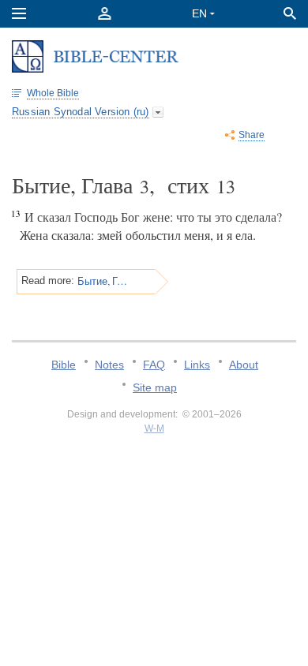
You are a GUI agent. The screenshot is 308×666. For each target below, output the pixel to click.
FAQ (154, 364)
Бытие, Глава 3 (103, 281)
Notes (109, 364)
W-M (154, 428)
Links (197, 364)
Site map (155, 387)
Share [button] (252, 134)
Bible (63, 364)
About (243, 364)
